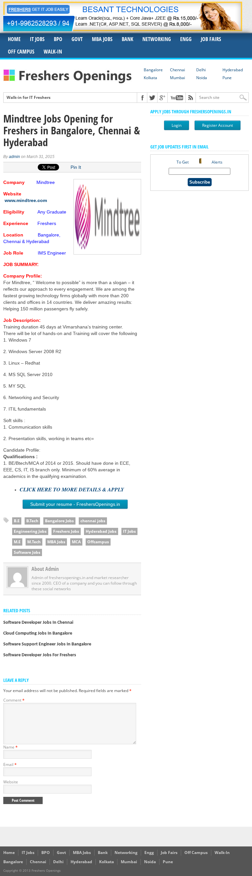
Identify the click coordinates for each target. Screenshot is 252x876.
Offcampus (98, 542)
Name (10, 747)
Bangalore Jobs (59, 521)
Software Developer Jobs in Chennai (38, 622)
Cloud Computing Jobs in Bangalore (37, 633)
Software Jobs (27, 552)
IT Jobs (37, 39)
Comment (14, 700)
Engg (186, 39)
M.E (17, 542)
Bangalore (153, 70)
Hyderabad (232, 70)
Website (10, 782)
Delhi (201, 70)
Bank (127, 39)
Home (14, 39)
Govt (77, 39)
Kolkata (150, 77)
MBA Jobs (102, 39)
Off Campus (21, 51)
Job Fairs (211, 39)
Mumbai (177, 77)
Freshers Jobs (66, 531)
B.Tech (32, 521)
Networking (156, 39)
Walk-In (53, 51)
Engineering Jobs (30, 531)
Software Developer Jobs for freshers (39, 655)
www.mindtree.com (26, 200)
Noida (201, 77)
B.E (17, 521)
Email (10, 764)
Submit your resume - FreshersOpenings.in (75, 504)
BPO (58, 39)
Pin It (76, 167)
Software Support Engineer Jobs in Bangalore (47, 644)
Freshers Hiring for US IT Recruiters (41, 101)
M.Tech (34, 542)
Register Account (217, 125)
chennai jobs (92, 521)
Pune (227, 77)
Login (176, 125)
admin (14, 156)
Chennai (177, 70)
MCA (76, 542)
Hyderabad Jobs (101, 531)
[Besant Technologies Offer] (122, 29)
